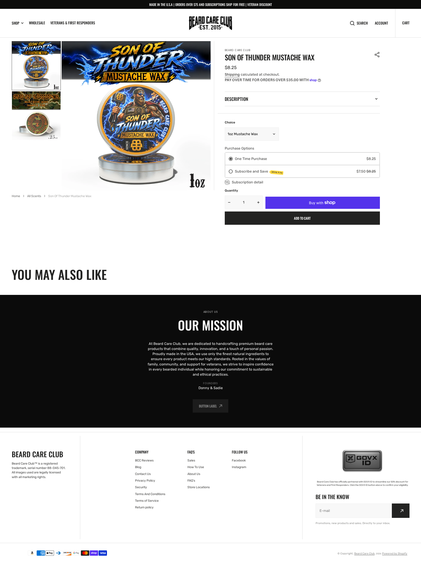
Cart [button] (406, 22)
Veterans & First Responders (72, 22)
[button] (377, 54)
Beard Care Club (364, 553)
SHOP (15, 23)
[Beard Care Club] (210, 23)
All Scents (34, 196)
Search (362, 23)
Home (16, 196)
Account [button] (381, 23)
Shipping (232, 74)
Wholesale (37, 22)
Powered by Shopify (394, 553)
